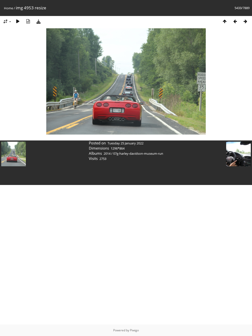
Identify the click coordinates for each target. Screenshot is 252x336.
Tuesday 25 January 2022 (125, 143)
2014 (107, 153)
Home (8, 8)
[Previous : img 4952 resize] (235, 21)
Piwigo (134, 330)
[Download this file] (38, 21)
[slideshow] (18, 21)
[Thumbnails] (225, 21)
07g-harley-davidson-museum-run (138, 153)
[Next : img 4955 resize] (245, 21)
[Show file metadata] (28, 21)
